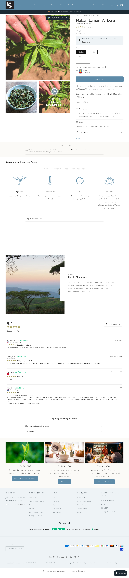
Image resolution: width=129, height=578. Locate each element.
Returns (55, 505)
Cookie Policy (82, 508)
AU (62, 557)
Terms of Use (81, 498)
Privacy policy (67, 563)
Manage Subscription (36, 516)
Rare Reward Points (36, 512)
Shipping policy (88, 563)
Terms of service (77, 563)
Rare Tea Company (15, 563)
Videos (31, 508)
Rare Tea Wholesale (104, 482)
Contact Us (57, 512)
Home (78, 16)
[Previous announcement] (6, 12)
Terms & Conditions (84, 501)
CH (67, 557)
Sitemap (79, 512)
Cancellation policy (112, 563)
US (54, 557)
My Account (57, 508)
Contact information (99, 563)
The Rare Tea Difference (37, 501)
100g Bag (92, 52)
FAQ (54, 498)
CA (58, 557)
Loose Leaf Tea (86, 16)
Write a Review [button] (114, 324)
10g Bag (81, 52)
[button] (29, 5)
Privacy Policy (81, 505)
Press (31, 505)
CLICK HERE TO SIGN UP (17, 504)
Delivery (56, 501)
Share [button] (81, 139)
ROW (76, 557)
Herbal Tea (95, 16)
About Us (32, 498)
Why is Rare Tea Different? (24, 479)
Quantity (78, 56)
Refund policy (58, 563)
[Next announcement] (123, 12)
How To (64, 482)
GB (50, 557)
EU (71, 557)
